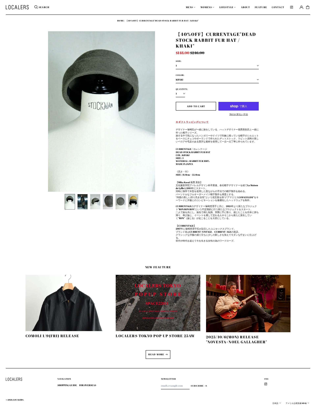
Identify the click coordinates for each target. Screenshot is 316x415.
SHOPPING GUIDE (67, 385)
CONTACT (278, 7)
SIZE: (178, 61)
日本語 (275, 403)
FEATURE (261, 7)
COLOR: (180, 75)
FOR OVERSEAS (87, 385)
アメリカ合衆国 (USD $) (296, 403)
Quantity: (182, 89)
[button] (307, 7)
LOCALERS (18, 399)
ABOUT (245, 7)
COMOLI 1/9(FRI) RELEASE (52, 335)
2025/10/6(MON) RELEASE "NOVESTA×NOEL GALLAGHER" (236, 339)
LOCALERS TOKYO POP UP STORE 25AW (155, 335)
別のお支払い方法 (238, 114)
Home (120, 20)
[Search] (36, 7)
